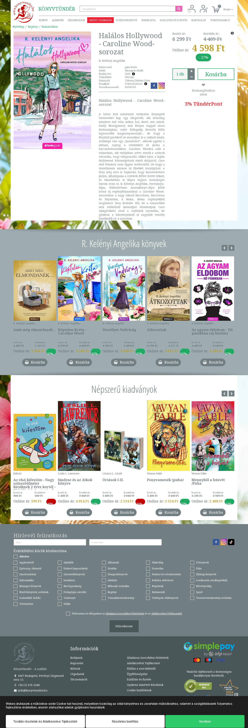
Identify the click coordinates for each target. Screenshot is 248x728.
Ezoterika (157, 568)
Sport (199, 592)
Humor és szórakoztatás (166, 574)
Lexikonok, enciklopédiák (211, 580)
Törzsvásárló (220, 20)
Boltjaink (76, 658)
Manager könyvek (30, 586)
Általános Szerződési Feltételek (148, 658)
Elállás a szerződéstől (141, 668)
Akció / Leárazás (100, 20)
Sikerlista (148, 20)
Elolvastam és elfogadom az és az (127, 613)
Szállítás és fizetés (173, 20)
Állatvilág (157, 562)
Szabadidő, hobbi (29, 598)
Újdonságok (76, 20)
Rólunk (75, 668)
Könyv (43, 20)
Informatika (26, 580)
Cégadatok (77, 674)
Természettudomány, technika (214, 598)
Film (199, 568)
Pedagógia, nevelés (75, 592)
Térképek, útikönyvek (165, 598)
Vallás (67, 604)
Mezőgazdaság (72, 586)
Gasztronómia (27, 574)
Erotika (112, 568)
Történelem (26, 604)
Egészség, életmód (30, 568)
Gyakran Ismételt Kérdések (145, 685)
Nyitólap (18, 26)
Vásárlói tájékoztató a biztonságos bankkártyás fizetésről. (209, 673)
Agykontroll (26, 562)
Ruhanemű (158, 592)
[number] (180, 74)
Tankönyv (70, 598)
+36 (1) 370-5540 (28, 685)
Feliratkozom (124, 626)
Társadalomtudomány (121, 598)
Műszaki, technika (118, 586)
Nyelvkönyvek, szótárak (33, 592)
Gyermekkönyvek (74, 574)
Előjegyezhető (126, 20)
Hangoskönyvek (117, 574)
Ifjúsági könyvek (206, 574)
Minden (24, 556)
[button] (223, 7)
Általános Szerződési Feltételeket (125, 613)
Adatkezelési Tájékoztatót (166, 613)
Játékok (112, 580)
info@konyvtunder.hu (32, 690)
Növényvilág (204, 586)
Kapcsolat (198, 20)
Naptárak (157, 586)
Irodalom (69, 580)
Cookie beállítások (139, 690)
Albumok (113, 562)
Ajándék (58, 20)
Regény (33, 26)
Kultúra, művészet (162, 580)
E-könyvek (202, 562)
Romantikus (50, 26)
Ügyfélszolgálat (137, 674)
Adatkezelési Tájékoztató (143, 663)
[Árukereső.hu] (198, 687)
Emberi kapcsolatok (76, 568)
